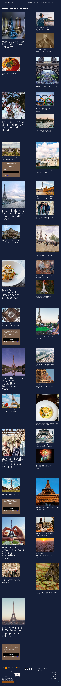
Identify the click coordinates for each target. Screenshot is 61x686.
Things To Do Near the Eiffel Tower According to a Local (44, 197)
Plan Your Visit (47, 2)
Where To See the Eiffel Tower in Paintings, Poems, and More (46, 254)
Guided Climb (30, 2)
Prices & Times (53, 672)
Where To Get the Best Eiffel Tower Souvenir (13, 44)
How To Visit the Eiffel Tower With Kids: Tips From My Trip (13, 462)
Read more (11, 680)
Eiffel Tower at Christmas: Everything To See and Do (44, 296)
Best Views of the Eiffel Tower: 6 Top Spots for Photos (13, 631)
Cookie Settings (54, 678)
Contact (52, 666)
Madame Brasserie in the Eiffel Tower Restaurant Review (9, 75)
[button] (8, 684)
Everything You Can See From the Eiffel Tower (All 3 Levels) (45, 365)
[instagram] (27, 669)
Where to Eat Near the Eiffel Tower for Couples (44, 534)
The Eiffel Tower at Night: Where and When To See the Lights (44, 555)
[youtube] (29, 669)
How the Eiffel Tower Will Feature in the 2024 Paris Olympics (43, 109)
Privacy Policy (53, 674)
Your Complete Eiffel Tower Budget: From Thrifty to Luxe (46, 592)
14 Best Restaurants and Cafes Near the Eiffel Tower (12, 293)
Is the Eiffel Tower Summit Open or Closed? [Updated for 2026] (45, 29)
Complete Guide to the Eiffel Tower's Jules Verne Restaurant (47, 423)
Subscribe (11, 172)
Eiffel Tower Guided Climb (43, 668)
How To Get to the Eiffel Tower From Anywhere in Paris (11, 158)
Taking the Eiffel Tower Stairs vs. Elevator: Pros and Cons (11, 241)
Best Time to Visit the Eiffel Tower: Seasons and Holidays (13, 126)
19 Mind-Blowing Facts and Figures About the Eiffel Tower (13, 214)
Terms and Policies (54, 676)
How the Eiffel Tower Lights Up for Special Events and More (44, 466)
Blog (52, 2)
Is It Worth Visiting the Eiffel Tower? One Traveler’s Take (10, 495)
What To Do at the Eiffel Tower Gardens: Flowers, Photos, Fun (11, 410)
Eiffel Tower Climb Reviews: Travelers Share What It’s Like (45, 217)
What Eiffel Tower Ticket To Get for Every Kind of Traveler (46, 87)
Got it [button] (8, 682)
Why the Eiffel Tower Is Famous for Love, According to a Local (13, 552)
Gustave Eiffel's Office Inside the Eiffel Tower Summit (44, 276)
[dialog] (8, 679)
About (52, 668)
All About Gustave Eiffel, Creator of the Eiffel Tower (44, 50)
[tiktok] (31, 669)
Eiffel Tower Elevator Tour (43, 666)
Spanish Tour (42, 2)
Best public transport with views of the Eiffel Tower (43, 130)
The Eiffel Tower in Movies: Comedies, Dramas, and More (12, 383)
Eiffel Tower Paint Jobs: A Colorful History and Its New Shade (44, 386)
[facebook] (25, 669)
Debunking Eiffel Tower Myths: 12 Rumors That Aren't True (11, 325)
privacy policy (8, 175)
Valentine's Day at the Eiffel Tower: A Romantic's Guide (44, 445)
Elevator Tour (36, 2)
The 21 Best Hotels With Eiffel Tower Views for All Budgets (46, 171)
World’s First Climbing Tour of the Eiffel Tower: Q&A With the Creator (11, 580)
